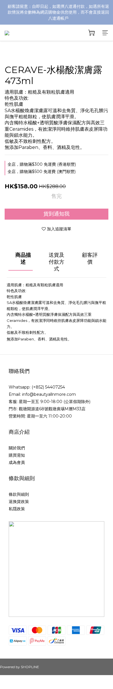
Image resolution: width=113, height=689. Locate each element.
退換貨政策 (19, 501)
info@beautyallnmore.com (49, 394)
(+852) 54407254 (48, 387)
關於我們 (17, 448)
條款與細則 (19, 494)
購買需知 (17, 455)
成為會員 (17, 462)
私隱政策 (17, 508)
